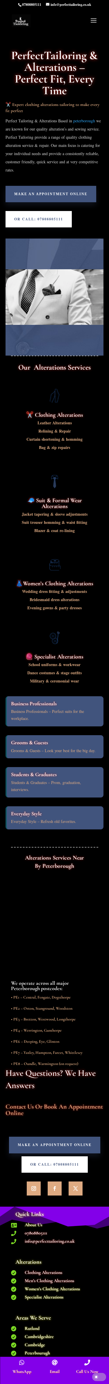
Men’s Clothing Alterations (49, 1281)
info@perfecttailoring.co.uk (50, 1241)
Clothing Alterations (43, 1272)
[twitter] (76, 1188)
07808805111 (36, 1233)
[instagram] (34, 1188)
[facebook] (55, 1188)
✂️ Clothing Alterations (54, 415)
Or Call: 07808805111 (38, 219)
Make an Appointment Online (50, 194)
